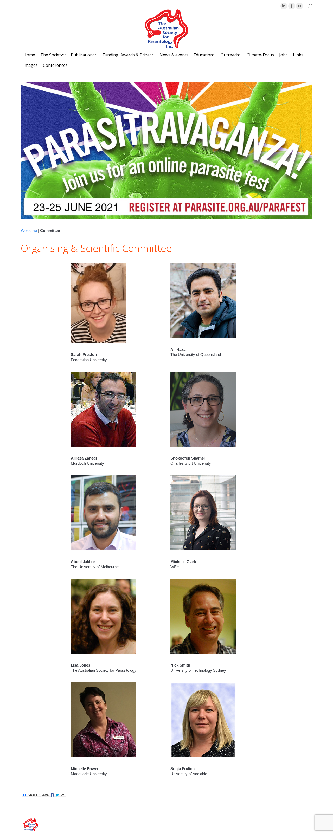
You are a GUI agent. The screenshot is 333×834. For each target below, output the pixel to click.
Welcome (29, 230)
